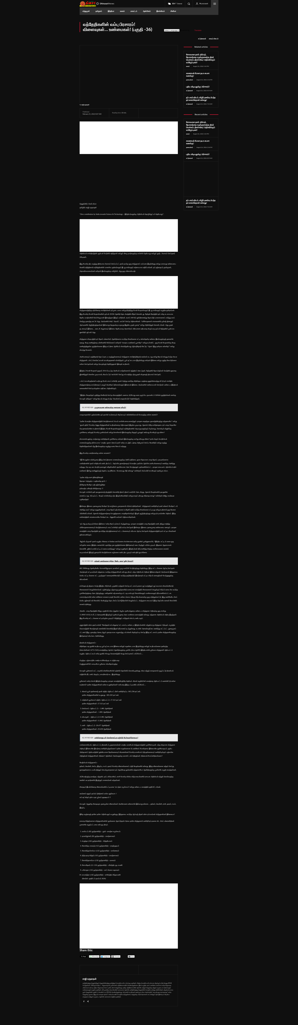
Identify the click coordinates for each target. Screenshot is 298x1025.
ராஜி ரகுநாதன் (85, 105)
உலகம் (188, 66)
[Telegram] (159, 113)
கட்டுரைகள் (202, 39)
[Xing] (88, 1001)
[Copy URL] (171, 113)
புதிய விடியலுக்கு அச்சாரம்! (198, 87)
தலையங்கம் (189, 80)
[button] (189, 3)
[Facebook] (143, 113)
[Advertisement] (129, 137)
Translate (197, 30)
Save (166, 113)
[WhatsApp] (154, 113)
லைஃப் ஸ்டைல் (213, 39)
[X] (149, 113)
